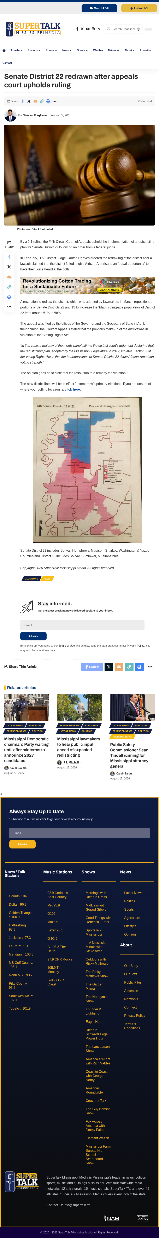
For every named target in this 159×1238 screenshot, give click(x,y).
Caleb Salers (18, 767)
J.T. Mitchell (71, 762)
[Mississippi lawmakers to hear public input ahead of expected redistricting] (79, 707)
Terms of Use (67, 645)
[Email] (35, 101)
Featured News (16, 731)
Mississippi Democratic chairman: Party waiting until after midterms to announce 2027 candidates (26, 750)
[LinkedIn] (98, 29)
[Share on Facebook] (22, 101)
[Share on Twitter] (29, 101)
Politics (37, 731)
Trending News (122, 737)
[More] (54, 101)
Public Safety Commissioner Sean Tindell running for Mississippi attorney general (129, 755)
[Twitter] (82, 29)
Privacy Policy (135, 645)
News (47, 579)
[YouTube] (88, 29)
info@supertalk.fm (77, 1205)
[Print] (48, 101)
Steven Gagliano (35, 115)
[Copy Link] (42, 101)
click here (72, 389)
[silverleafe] (87, 285)
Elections (31, 579)
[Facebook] (77, 29)
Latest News (15, 725)
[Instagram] (93, 29)
